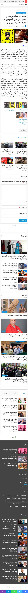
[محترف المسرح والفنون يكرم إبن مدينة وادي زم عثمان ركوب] (22, 572)
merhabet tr (23, 495)
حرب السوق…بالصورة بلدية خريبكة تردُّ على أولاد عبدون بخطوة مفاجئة (9, 556)
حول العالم (13, 500)
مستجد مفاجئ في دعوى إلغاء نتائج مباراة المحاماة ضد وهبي (10, 420)
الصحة (19, 498)
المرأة (14, 498)
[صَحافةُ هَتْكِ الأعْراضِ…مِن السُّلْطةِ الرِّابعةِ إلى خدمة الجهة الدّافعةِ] (22, 273)
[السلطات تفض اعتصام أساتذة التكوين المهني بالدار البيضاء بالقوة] (22, 266)
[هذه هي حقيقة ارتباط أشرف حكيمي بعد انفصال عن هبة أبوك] (22, 414)
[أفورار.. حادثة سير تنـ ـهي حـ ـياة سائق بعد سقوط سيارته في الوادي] (21, 160)
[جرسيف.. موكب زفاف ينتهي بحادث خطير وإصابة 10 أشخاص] (7, 145)
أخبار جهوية (17, 495)
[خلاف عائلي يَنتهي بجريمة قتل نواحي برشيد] (7, 160)
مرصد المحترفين (22, 508)
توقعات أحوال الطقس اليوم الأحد (17, 315)
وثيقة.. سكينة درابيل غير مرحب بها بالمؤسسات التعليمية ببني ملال (9, 406)
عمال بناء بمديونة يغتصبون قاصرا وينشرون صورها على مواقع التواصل (9, 457)
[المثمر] (14, 225)
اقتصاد (4, 495)
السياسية (24, 498)
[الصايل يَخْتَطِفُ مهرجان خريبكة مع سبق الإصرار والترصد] (22, 287)
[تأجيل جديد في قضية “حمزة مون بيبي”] (21, 105)
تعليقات (5, 393)
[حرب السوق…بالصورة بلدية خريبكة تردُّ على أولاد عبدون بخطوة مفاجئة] (22, 557)
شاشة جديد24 (18, 503)
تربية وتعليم (9, 498)
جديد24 (18, 500)
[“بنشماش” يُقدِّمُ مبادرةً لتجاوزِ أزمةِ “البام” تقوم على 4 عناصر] (22, 579)
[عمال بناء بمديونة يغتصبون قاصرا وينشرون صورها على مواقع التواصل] (22, 459)
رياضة (7, 500)
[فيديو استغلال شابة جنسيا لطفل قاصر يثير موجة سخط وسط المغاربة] (22, 428)
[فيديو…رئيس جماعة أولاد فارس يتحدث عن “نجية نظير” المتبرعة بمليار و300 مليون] (22, 564)
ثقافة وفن (24, 500)
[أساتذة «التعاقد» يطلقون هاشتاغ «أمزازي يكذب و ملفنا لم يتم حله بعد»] (22, 280)
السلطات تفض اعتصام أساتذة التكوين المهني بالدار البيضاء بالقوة (9, 264)
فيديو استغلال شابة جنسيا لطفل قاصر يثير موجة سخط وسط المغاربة (10, 427)
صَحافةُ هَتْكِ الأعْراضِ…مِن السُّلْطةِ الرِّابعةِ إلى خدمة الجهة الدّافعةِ (9, 271)
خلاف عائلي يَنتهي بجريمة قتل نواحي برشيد (7, 166)
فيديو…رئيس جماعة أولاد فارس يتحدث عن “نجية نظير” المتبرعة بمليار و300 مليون (10, 563)
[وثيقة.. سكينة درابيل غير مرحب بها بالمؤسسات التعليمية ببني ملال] (22, 407)
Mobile (23, 130)
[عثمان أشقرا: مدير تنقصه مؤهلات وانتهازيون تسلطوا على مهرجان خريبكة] (22, 521)
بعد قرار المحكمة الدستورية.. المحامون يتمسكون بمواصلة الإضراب (21, 151)
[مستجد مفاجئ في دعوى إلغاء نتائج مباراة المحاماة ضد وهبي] (22, 421)
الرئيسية (23, 9)
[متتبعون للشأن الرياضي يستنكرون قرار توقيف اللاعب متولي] (22, 400)
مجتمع (11, 506)
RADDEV (7, 587)
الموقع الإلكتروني (23, 213)
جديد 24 (22, 26)
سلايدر (19, 9)
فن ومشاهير (11, 503)
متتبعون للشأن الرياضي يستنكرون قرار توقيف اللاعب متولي (9, 399)
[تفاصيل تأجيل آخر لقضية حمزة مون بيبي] (9, 105)
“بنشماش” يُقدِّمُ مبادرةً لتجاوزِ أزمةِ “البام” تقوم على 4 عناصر (9, 577)
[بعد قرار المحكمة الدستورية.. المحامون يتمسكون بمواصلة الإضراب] (21, 145)
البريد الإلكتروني (23, 207)
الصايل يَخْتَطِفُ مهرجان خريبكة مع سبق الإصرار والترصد (9, 285)
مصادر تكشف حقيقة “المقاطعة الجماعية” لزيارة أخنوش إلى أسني (15, 358)
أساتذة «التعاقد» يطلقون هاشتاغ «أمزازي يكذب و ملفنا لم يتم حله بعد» (10, 279)
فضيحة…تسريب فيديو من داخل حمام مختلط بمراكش (10, 464)
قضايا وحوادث (19, 13)
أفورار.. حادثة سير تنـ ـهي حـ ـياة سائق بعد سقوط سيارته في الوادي (21, 167)
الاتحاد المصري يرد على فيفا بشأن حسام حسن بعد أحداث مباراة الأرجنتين (15, 336)
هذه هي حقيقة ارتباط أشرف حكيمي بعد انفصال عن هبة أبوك (10, 413)
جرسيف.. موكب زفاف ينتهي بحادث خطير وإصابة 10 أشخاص (7, 151)
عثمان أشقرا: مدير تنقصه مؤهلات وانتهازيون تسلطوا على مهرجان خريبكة (14, 257)
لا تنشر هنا (16, 506)
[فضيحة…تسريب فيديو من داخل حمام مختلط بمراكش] (22, 466)
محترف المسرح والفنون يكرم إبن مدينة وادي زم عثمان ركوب (9, 570)
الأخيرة (14, 393)
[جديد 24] (21, 4)
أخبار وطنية (10, 495)
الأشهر (23, 393)
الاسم (25, 201)
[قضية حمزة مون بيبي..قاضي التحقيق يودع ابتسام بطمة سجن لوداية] (21, 115)
